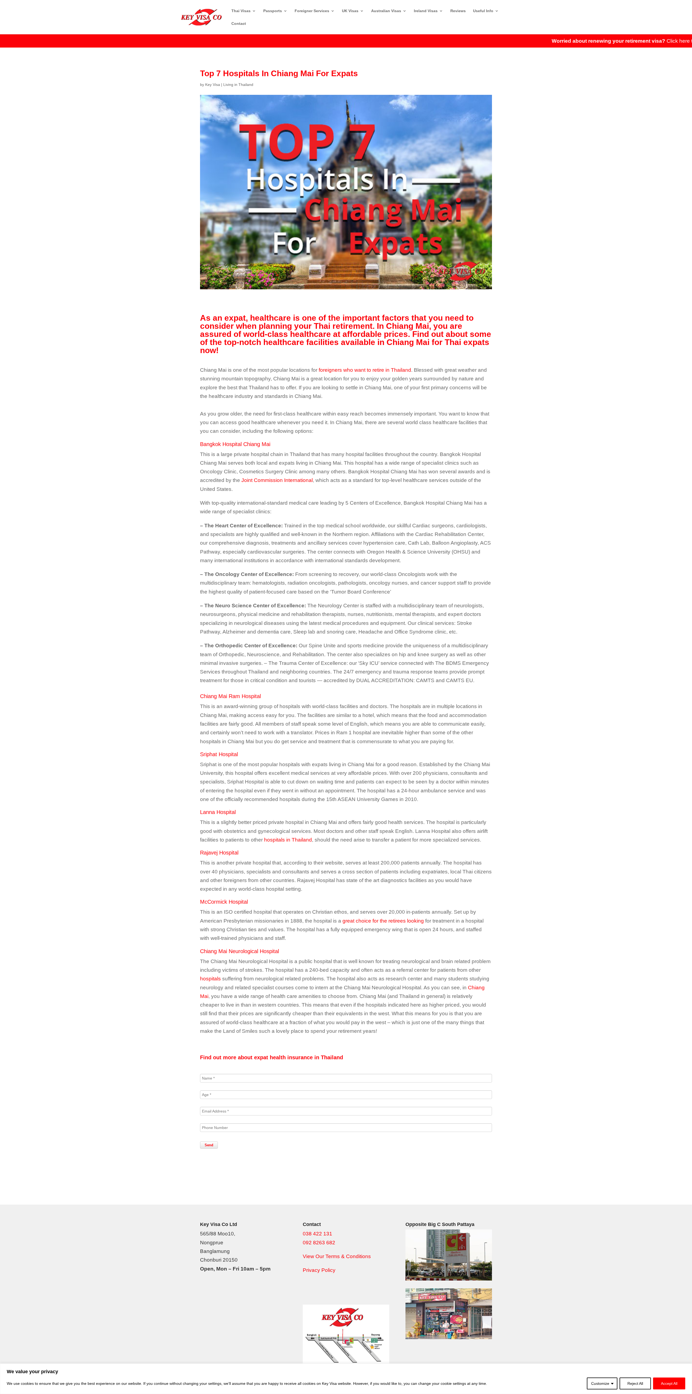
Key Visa (212, 84)
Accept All (669, 1383)
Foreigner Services (312, 11)
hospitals (210, 978)
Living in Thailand (238, 84)
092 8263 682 (319, 1242)
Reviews (458, 11)
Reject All (635, 1383)
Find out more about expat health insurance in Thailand (271, 1057)
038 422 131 (317, 1233)
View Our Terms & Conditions (337, 1256)
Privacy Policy (319, 1270)
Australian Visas (386, 11)
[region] (346, 1378)
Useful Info (483, 11)
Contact (238, 24)
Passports (272, 11)
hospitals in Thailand (288, 840)
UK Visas (350, 11)
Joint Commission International (277, 480)
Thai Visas (241, 11)
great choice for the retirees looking (383, 921)
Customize (600, 1383)
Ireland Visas (426, 11)
